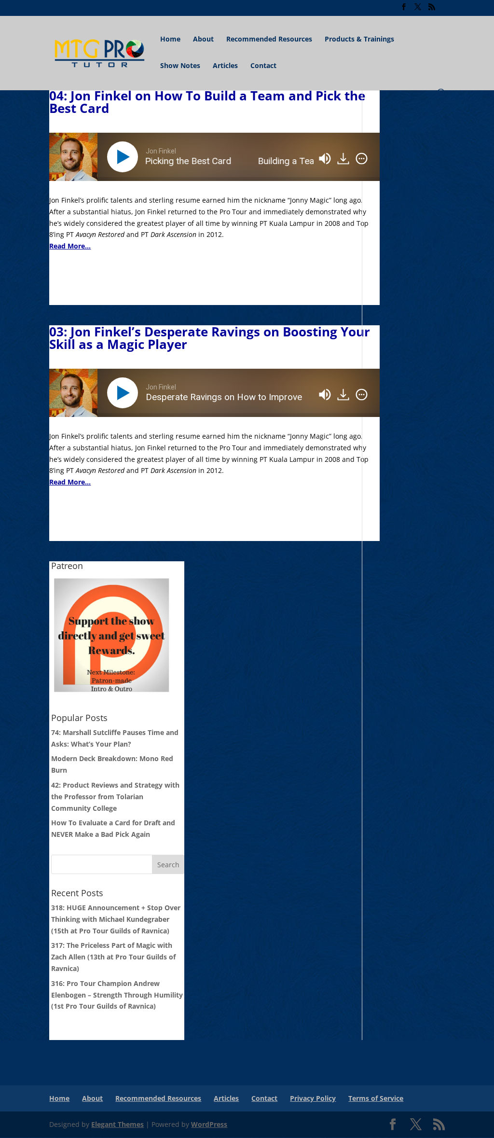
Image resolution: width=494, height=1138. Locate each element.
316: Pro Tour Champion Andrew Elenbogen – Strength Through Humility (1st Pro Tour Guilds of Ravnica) (117, 995)
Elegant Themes (117, 1124)
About (203, 39)
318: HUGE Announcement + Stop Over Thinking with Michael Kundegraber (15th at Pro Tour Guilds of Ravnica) (115, 919)
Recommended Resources (269, 39)
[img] (361, 159)
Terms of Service (375, 1098)
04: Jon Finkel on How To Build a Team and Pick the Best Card (207, 102)
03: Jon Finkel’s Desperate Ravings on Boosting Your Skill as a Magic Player (209, 338)
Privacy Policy (313, 1098)
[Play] (124, 157)
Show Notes (180, 66)
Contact (263, 66)
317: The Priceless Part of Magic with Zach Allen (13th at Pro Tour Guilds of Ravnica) (113, 957)
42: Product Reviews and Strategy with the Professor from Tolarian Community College (115, 796)
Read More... (70, 245)
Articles (225, 66)
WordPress (209, 1124)
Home (170, 39)
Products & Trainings (359, 39)
